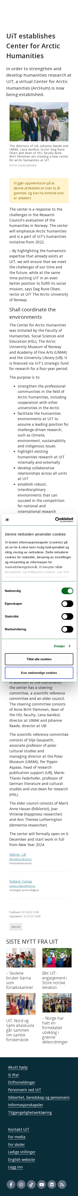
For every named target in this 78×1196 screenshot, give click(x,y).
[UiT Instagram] (21, 1184)
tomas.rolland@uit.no (22, 886)
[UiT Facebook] (11, 1184)
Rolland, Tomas (20, 881)
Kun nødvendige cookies (39, 672)
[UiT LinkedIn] (51, 1184)
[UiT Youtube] (41, 1184)
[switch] (67, 603)
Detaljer (59, 646)
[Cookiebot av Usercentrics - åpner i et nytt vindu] (55, 520)
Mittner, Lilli (17, 854)
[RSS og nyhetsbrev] (62, 1184)
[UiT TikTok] (31, 1184)
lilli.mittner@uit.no (20, 859)
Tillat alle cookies (39, 659)
